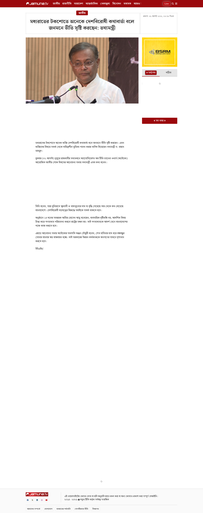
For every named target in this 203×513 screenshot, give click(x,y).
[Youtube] (47, 500)
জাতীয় (56, 4)
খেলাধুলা (105, 4)
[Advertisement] (82, 122)
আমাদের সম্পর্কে (33, 509)
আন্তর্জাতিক (92, 4)
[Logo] (37, 3)
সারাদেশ (78, 4)
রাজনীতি (66, 4)
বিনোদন (116, 4)
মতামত (127, 4)
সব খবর (159, 121)
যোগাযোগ (48, 509)
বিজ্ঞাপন (95, 509)
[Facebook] (28, 500)
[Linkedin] (37, 500)
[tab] (151, 73)
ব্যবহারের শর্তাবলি (63, 509)
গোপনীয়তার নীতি (81, 509)
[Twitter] (32, 500)
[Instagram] (42, 500)
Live (166, 4)
